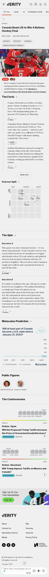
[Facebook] (8, 545)
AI (24, 12)
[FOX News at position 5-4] (38, 197)
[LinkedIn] (13, 545)
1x (34, 571)
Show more (24, 175)
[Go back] (14, 19)
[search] (45, 4)
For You (7, 12)
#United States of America (13, 45)
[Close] (46, 491)
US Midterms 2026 (35, 12)
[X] (4, 545)
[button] (20, 191)
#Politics (17, 41)
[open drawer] (4, 4)
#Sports (6, 41)
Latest (16, 12)
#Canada (28, 41)
